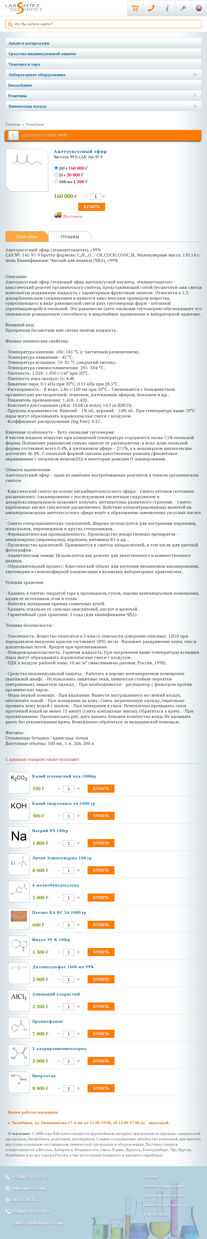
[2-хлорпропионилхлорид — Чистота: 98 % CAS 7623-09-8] (19, 1058)
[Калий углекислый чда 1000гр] (19, 780)
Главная (12, 124)
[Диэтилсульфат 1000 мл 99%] (19, 969)
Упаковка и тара (24, 64)
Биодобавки (20, 85)
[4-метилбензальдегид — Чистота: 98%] (19, 893)
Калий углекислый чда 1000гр (64, 776)
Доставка (72, 216)
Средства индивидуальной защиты (42, 53)
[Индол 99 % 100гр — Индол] (19, 950)
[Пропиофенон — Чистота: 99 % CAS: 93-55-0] (19, 1030)
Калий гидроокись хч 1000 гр (63, 803)
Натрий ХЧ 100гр (50, 830)
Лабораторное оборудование (36, 74)
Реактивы (17, 95)
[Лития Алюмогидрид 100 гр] (19, 865)
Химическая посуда (27, 106)
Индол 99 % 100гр (51, 939)
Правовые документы (164, 1195)
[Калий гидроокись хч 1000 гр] (19, 808)
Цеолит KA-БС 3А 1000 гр (59, 912)
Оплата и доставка (162, 1204)
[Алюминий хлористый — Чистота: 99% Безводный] (19, 999)
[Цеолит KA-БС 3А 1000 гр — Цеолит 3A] (19, 920)
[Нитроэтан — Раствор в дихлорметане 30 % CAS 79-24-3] (19, 1083)
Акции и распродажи (28, 43)
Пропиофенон (47, 1021)
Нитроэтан (44, 1075)
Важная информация (164, 1186)
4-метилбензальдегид (56, 885)
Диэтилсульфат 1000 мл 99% (63, 966)
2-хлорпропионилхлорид (59, 1048)
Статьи (150, 1176)
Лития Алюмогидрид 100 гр (62, 857)
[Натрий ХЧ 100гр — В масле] (19, 841)
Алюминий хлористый (56, 994)
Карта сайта (155, 1214)
